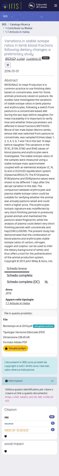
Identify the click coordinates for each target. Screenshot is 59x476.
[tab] (46, 282)
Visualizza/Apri (16, 348)
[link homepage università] (37, 5)
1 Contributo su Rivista (18, 28)
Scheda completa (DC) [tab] (23, 282)
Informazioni (15, 380)
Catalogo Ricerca (20, 24)
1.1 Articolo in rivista (17, 32)
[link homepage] (11, 5)
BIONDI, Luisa (14, 58)
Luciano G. (33, 58)
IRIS (4, 24)
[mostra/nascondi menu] (55, 5)
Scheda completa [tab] (19, 275)
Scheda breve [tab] (17, 268)
